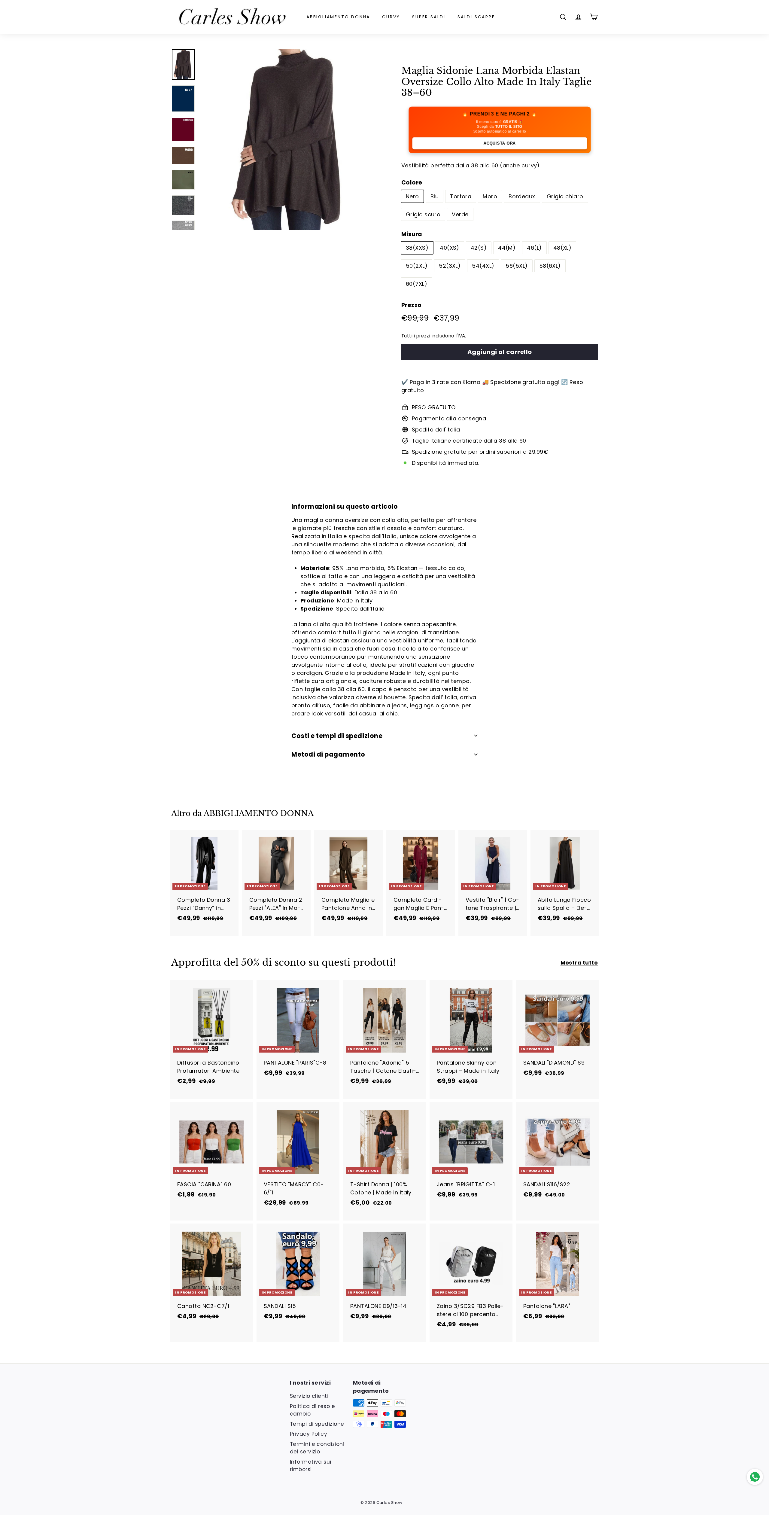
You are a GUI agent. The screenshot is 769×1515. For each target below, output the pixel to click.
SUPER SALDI (428, 17)
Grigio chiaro (565, 196)
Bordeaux (522, 196)
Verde (460, 214)
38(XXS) (417, 247)
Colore (411, 182)
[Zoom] (290, 139)
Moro (490, 196)
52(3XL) (449, 266)
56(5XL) (516, 266)
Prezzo (411, 305)
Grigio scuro (423, 214)
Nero (412, 196)
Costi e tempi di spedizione (336, 735)
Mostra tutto (579, 962)
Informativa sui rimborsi (310, 1465)
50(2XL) (416, 266)
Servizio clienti (309, 1396)
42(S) (479, 247)
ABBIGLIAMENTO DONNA (338, 17)
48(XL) (562, 247)
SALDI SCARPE (476, 17)
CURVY (391, 17)
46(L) (534, 247)
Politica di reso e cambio (312, 1410)
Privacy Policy (308, 1433)
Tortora (460, 196)
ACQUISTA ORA (500, 143)
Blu (434, 196)
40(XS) (449, 247)
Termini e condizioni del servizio (317, 1448)
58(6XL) (550, 266)
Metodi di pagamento (328, 754)
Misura (411, 234)
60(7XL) (416, 284)
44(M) (506, 247)
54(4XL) (483, 266)
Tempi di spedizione (317, 1424)
